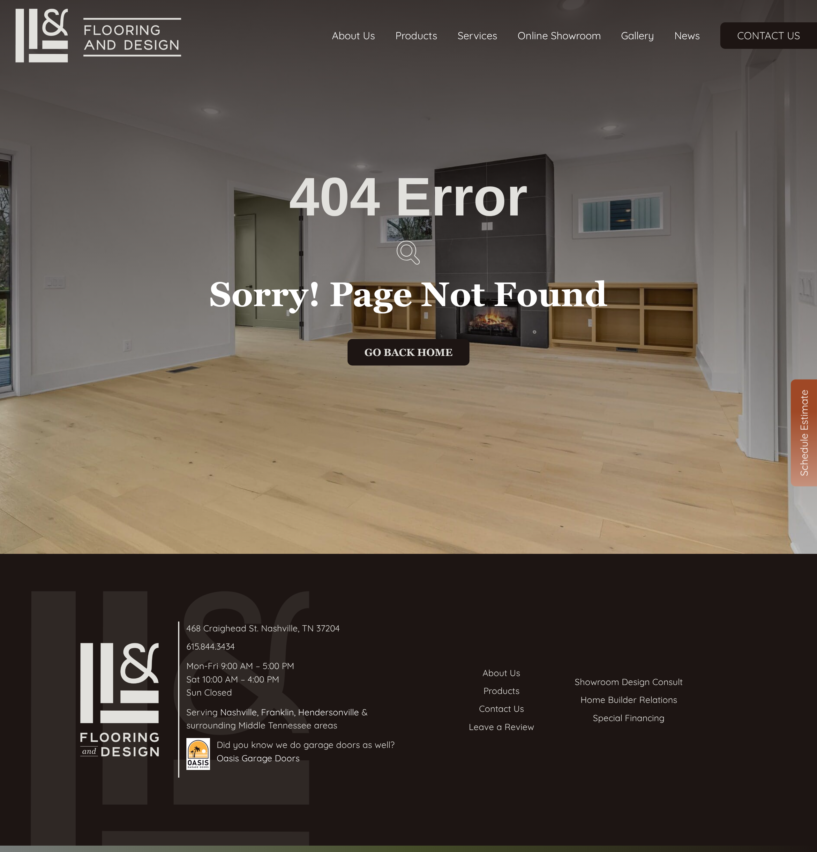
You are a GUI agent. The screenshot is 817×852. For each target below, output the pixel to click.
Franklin (277, 712)
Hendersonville (328, 712)
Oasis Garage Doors (258, 758)
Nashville (238, 712)
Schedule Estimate (804, 432)
